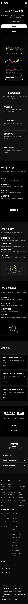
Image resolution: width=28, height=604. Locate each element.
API (20, 484)
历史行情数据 (22, 486)
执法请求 (3, 502)
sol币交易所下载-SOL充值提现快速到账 (10, 599)
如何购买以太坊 (15, 550)
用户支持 (21, 494)
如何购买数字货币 (16, 545)
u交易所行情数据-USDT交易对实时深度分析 (11, 588)
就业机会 (3, 486)
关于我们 (3, 484)
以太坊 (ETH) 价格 (16, 534)
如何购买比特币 (15, 548)
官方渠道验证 (22, 500)
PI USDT (14, 524)
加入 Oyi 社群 (22, 505)
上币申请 (21, 492)
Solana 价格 (15, 540)
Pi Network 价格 (16, 537)
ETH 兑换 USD (4, 516)
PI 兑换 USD (4, 526)
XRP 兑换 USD (4, 524)
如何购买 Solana (16, 553)
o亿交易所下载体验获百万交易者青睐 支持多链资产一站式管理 (14, 595)
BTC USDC (15, 513)
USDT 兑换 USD (5, 518)
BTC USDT (14, 518)
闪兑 (9, 486)
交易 (9, 489)
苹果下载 (14, 26)
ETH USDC (15, 516)
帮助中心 (21, 497)
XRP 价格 (14, 542)
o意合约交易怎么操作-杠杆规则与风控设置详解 (11, 591)
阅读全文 (5, 365)
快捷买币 (10, 484)
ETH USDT (14, 521)
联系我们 (3, 489)
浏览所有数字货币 (12, 492)
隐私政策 (3, 494)
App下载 (3, 505)
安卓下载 (14, 31)
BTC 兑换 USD (4, 513)
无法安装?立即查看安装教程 (14, 21)
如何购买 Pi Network (17, 556)
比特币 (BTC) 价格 (16, 532)
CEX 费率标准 (22, 489)
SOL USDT (14, 526)
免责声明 (3, 497)
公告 (20, 502)
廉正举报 (3, 500)
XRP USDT (14, 529)
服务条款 (3, 492)
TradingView (11, 497)
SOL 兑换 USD (4, 521)
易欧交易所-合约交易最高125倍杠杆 (13, 585)
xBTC (9, 500)
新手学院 (10, 494)
